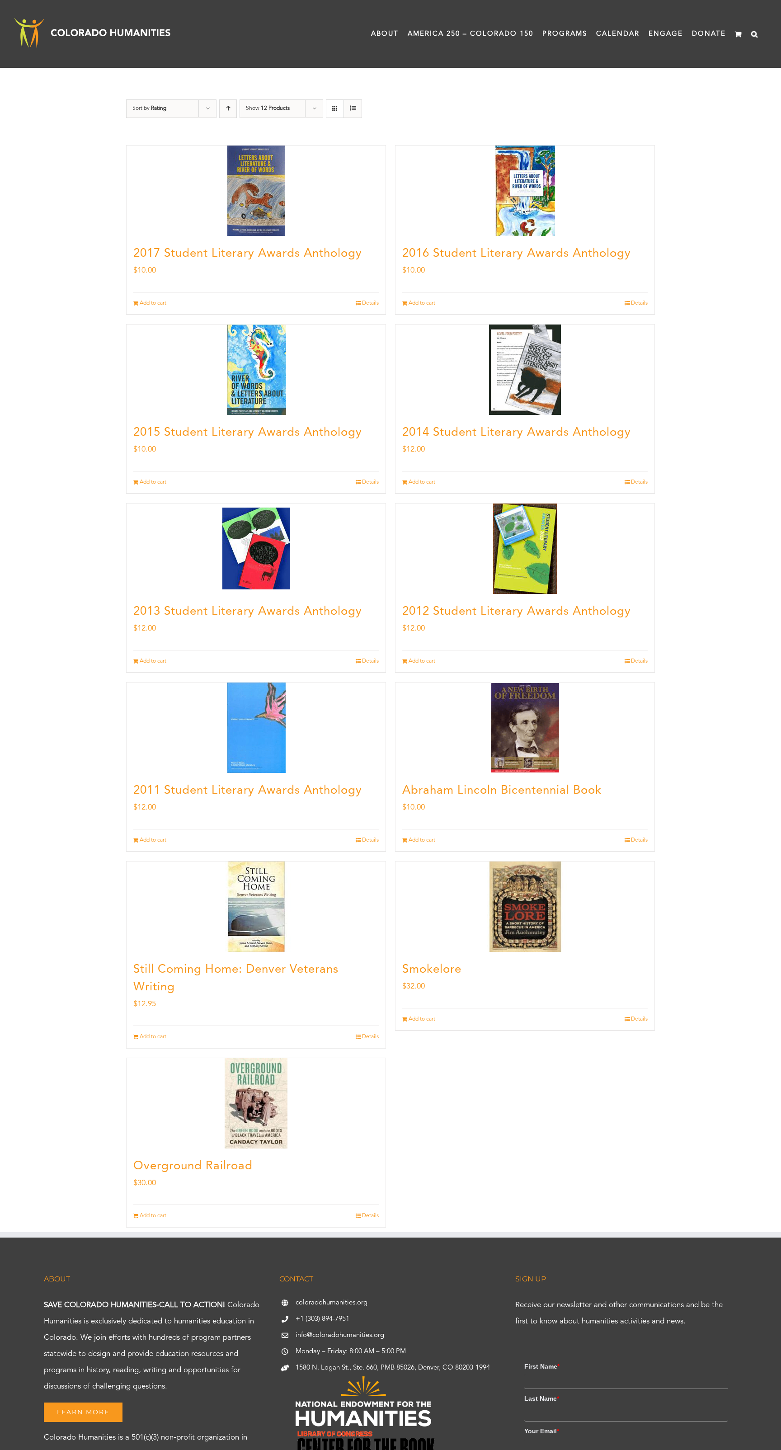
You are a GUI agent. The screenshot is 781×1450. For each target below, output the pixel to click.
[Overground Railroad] (256, 1103)
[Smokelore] (524, 907)
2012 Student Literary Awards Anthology (516, 611)
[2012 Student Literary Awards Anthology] (524, 549)
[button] (754, 34)
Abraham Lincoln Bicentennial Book (502, 790)
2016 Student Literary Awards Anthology (516, 253)
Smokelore (431, 969)
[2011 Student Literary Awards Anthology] (256, 728)
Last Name (541, 1398)
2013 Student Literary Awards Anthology (247, 611)
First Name (542, 1366)
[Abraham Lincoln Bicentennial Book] (524, 728)
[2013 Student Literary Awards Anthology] (256, 549)
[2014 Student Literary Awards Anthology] (524, 370)
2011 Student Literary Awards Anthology (247, 790)
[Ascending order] (228, 108)
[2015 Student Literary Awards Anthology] (256, 370)
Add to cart (153, 303)
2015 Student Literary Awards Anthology (247, 432)
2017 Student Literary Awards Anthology (247, 253)
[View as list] (353, 109)
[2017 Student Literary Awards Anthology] (256, 191)
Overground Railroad (193, 1166)
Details (370, 303)
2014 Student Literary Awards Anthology (516, 432)
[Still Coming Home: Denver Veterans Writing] (256, 907)
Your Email (541, 1431)
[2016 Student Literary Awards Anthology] (524, 191)
